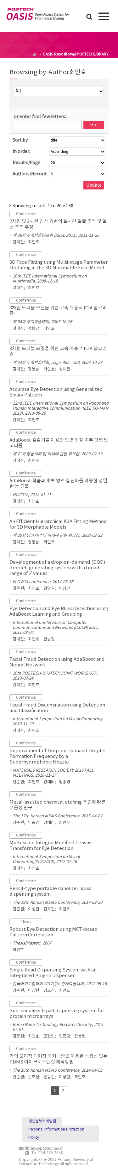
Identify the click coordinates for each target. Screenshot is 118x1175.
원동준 (49, 1077)
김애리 (49, 782)
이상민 (64, 588)
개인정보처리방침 (42, 1121)
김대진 (18, 242)
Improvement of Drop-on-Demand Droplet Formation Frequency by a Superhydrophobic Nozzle (57, 756)
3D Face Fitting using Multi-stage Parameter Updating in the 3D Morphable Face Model (58, 265)
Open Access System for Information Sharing (37, 15)
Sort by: (21, 140)
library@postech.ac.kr (44, 1149)
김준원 (18, 588)
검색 (89, 17)
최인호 (33, 242)
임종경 (64, 782)
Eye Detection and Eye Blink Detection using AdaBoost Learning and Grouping (58, 611)
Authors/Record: (30, 174)
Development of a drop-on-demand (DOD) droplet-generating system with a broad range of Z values (57, 568)
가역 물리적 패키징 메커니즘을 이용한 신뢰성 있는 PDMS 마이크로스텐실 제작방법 (58, 1059)
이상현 (33, 909)
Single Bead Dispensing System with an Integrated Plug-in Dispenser (53, 972)
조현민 (49, 1036)
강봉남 (33, 328)
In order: (21, 151)
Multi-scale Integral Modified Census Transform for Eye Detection (50, 845)
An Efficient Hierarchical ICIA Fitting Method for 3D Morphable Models (58, 524)
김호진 (49, 909)
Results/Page (27, 162)
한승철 (49, 639)
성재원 (64, 369)
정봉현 (80, 1036)
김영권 (49, 588)
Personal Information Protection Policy (56, 1133)
